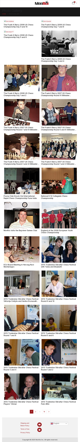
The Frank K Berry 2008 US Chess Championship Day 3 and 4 (56, 60)
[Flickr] (39, 430)
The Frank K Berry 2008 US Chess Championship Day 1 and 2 (18, 94)
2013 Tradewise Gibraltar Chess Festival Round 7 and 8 (21, 334)
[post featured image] (9, 21)
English (56, 423)
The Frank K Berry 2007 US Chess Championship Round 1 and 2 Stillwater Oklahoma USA (57, 164)
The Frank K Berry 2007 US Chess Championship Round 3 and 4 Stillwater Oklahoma (21, 164)
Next (49, 412)
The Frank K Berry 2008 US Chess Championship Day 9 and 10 (18, 26)
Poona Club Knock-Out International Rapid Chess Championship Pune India (20, 197)
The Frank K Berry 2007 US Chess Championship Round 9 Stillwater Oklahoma (56, 95)
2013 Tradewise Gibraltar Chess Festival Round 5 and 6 (58, 334)
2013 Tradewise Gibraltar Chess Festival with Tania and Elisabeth (58, 266)
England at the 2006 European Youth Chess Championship (57, 231)
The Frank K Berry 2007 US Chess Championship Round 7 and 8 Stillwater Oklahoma (20, 129)
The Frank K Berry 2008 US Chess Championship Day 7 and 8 (56, 26)
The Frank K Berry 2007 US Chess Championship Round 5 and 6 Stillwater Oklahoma (58, 129)
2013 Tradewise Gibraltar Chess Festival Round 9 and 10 (58, 300)
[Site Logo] (42, 3)
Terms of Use (25, 429)
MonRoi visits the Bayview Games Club (20, 230)
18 (44, 412)
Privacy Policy (25, 432)
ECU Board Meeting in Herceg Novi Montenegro (19, 266)
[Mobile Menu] (9, 3)
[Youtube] (39, 424)
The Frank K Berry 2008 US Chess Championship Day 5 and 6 (18, 36)
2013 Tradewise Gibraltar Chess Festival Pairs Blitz (58, 403)
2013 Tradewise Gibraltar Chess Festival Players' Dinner (21, 403)
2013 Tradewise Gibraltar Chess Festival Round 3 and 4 (21, 368)
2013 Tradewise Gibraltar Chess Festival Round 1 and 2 (58, 368)
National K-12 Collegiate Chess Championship (54, 197)
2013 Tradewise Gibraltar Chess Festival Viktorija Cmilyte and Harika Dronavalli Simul (21, 301)
